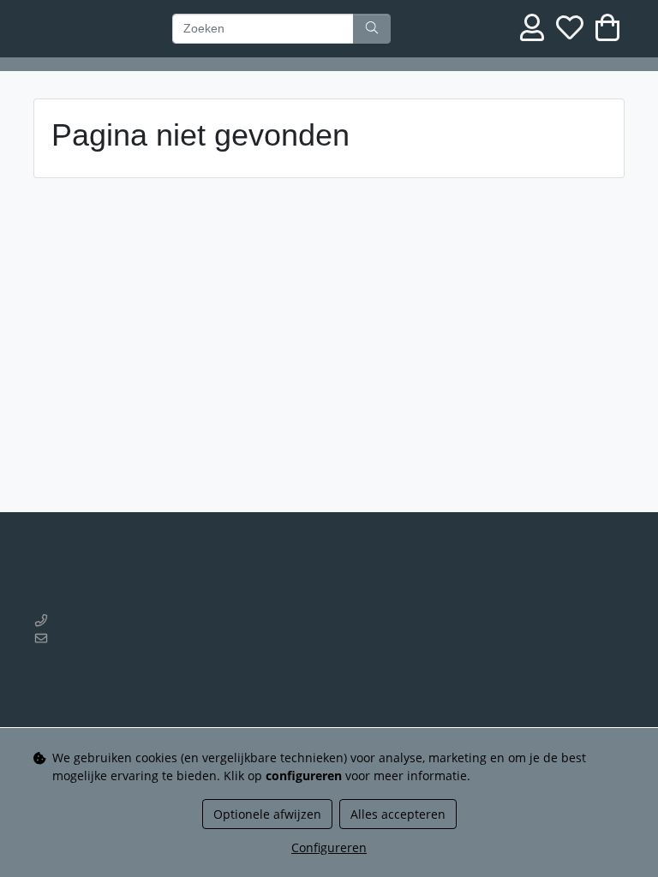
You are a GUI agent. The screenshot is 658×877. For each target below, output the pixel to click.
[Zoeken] (372, 29)
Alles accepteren (398, 814)
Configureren (329, 847)
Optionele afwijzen (267, 814)
